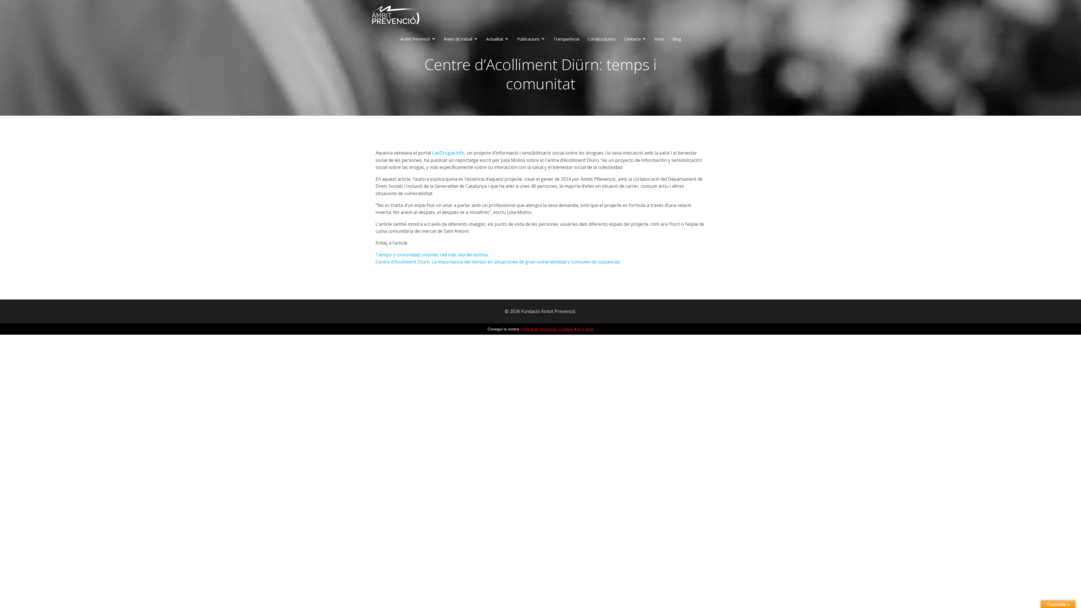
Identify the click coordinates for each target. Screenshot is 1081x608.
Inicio (659, 39)
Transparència (566, 39)
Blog (677, 39)
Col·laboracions (602, 39)
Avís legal (585, 329)
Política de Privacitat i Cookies (547, 329)
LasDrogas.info (448, 153)
